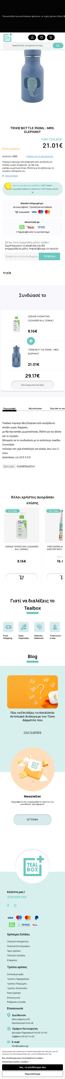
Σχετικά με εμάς (15, 974)
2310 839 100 (17, 897)
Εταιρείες (12, 960)
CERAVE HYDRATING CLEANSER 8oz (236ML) (21, 548)
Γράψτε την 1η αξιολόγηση (39, 156)
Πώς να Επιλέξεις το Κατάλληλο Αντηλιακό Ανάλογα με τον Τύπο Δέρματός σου (32, 716)
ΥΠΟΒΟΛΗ (49, 256)
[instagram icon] (15, 905)
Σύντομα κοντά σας (32, 385)
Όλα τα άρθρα (32, 732)
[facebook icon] (8, 906)
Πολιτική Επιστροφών (18, 946)
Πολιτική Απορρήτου (18, 941)
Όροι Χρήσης (14, 950)
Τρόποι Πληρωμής (17, 983)
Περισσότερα (32, 1073)
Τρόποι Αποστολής (17, 988)
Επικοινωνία (13, 997)
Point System (14, 992)
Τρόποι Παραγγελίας (18, 978)
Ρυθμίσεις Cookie (16, 1001)
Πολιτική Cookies (16, 955)
